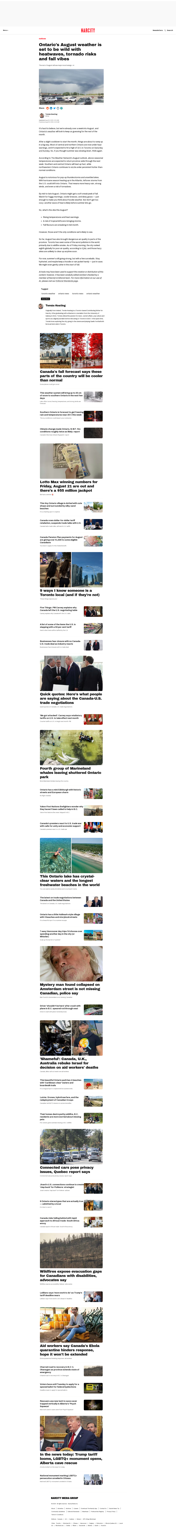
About (53, 1508)
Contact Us (103, 1508)
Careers (76, 1508)
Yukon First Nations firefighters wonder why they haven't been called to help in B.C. (61, 807)
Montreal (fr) (67, 1523)
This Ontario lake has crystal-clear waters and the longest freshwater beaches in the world (70, 880)
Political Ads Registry (97, 1511)
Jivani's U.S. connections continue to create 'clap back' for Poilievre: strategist (62, 1185)
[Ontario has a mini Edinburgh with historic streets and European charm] (93, 793)
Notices (42, 39)
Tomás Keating (51, 114)
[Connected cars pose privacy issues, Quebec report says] (71, 1146)
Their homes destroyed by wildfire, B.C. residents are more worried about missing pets (60, 1117)
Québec (71, 1519)
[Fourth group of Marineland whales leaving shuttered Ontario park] (71, 747)
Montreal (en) (60, 1525)
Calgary (91, 1523)
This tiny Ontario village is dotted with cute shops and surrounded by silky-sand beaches (61, 506)
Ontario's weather (47, 131)
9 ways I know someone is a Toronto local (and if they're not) (70, 593)
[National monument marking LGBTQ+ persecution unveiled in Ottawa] (93, 1479)
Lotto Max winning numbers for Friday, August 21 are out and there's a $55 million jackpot (68, 486)
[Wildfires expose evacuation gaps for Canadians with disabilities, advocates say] (71, 1250)
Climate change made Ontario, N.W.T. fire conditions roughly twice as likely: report (60, 430)
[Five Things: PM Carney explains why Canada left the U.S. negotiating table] (93, 611)
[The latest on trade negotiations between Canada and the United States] (93, 901)
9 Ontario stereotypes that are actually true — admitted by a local (61, 1202)
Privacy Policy (111, 1511)
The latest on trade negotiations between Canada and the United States (60, 898)
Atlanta (90, 1525)
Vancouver (83, 1523)
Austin (96, 1525)
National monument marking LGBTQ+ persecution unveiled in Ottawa (58, 1476)
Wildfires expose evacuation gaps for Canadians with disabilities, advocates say (71, 1275)
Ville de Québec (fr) (111, 1523)
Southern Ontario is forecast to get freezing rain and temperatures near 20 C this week (62, 413)
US (66, 1519)
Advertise (60, 1508)
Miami (74, 1525)
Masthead (85, 1511)
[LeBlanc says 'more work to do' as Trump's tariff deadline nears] (93, 1296)
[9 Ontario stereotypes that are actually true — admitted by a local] (93, 1205)
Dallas (68, 1525)
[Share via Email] (58, 108)
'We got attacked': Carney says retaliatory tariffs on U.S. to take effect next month (61, 716)
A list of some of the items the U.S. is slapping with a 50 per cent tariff (58, 625)
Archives (68, 1508)
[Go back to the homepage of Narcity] (88, 30)
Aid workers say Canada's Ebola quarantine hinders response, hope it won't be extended (69, 1350)
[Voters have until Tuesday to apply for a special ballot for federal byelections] (93, 1388)
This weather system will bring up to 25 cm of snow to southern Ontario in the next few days (61, 395)
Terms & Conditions (57, 1514)
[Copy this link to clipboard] (61, 108)
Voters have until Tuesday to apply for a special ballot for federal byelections (59, 1385)
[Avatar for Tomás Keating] (40, 306)
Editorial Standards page (67, 281)
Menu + (5, 30)
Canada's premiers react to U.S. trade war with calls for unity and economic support (61, 824)
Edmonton (100, 1523)
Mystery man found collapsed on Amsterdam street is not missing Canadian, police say (70, 989)
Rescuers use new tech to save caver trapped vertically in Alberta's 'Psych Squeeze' (58, 1403)
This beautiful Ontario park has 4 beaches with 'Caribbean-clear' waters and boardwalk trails (60, 1083)
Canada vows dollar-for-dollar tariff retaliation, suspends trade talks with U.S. (60, 521)
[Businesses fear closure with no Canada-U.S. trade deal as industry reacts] (93, 645)
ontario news (63, 294)
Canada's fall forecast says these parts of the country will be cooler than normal (71, 376)
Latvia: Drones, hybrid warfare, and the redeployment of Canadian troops (59, 1098)
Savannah (82, 1525)
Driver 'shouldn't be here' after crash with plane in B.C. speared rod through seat (60, 1007)
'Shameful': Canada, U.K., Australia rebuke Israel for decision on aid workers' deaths (69, 1063)
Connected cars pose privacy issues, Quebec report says (67, 1170)
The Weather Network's (62, 158)
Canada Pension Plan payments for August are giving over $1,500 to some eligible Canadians (61, 540)
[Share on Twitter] (54, 108)
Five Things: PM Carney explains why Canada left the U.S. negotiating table (58, 608)
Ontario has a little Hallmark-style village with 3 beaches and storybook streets (60, 915)
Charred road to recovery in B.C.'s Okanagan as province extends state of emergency (59, 1369)
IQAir (84, 248)
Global (79, 1519)
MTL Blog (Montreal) (89, 1519)
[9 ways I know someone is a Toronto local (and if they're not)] (71, 569)
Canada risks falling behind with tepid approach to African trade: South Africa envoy (59, 1221)
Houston (103, 1525)
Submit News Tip (114, 1508)
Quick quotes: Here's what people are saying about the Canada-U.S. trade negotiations (71, 698)
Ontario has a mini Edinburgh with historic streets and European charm (60, 791)
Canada (59, 1519)
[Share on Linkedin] (51, 108)
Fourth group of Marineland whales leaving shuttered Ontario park (70, 772)
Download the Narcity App (89, 1508)
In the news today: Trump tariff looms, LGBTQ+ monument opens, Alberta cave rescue (71, 1458)
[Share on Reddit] (47, 108)
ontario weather (93, 294)
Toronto (58, 1523)
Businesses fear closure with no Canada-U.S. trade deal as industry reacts (60, 642)
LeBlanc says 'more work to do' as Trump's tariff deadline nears (61, 1294)
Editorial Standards (74, 1511)
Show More (45, 299)
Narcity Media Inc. (73, 1503)
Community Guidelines (58, 1511)
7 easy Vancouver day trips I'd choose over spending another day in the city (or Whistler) (61, 934)
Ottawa (75, 1523)
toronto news (77, 294)
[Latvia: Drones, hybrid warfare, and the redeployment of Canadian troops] (93, 1101)
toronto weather (48, 294)
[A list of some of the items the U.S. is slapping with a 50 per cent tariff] (93, 628)
